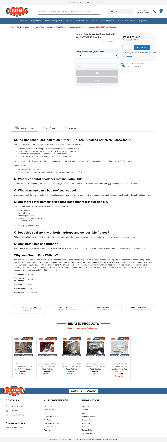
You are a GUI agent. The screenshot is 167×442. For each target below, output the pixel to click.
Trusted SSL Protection (104, 310)
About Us (85, 410)
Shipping (85, 406)
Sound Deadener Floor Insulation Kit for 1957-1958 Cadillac (47, 366)
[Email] (127, 71)
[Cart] (160, 12)
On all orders (27, 310)
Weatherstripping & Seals (53, 21)
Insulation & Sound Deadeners (77, 21)
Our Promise (86, 423)
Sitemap (114, 439)
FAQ (45, 413)
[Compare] (29, 352)
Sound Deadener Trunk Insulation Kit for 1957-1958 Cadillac (95, 366)
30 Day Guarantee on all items (67, 310)
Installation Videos (51, 416)
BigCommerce (89, 439)
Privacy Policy (87, 430)
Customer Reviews (89, 416)
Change (129, 56)
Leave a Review (50, 410)
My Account (48, 420)
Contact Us (48, 406)
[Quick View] (29, 341)
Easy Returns (63, 307)
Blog (84, 413)
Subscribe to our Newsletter (83, 391)
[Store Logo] (14, 391)
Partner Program (50, 426)
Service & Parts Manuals (126, 21)
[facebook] (122, 71)
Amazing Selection (138, 307)
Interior (94, 21)
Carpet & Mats (36, 21)
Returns (47, 430)
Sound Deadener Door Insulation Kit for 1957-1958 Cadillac (71, 366)
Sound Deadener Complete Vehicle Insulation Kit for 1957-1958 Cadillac (119, 368)
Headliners (23, 21)
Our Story (85, 426)
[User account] (154, 12)
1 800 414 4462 (133, 66)
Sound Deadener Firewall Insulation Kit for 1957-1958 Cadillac (23, 366)
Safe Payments (103, 307)
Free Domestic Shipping (32, 308)
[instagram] (129, 400)
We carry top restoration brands (141, 310)
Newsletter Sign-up (51, 423)
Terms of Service (88, 433)
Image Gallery (87, 420)
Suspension (143, 21)
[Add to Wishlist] (29, 346)
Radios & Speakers (107, 21)
